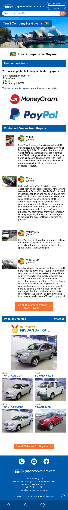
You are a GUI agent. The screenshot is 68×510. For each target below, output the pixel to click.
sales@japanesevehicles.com (34, 490)
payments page (19, 88)
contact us (35, 88)
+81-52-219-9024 (34, 487)
